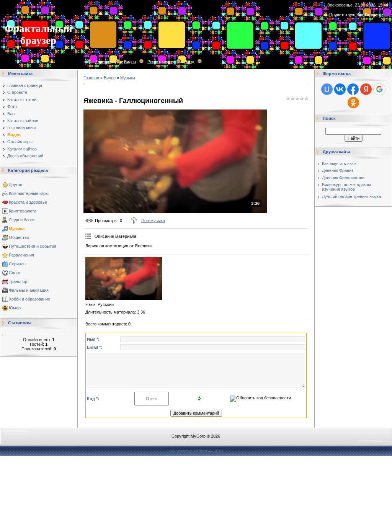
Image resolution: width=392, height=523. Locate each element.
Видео (130, 61)
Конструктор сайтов (187, 451)
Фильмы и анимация (29, 290)
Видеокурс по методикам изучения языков (346, 186)
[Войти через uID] (327, 89)
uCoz (219, 451)
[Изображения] (123, 278)
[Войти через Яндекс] (366, 89)
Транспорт (19, 281)
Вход (189, 61)
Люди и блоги (21, 219)
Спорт (15, 272)
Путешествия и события (32, 246)
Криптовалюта (22, 211)
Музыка (16, 228)
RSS (384, 14)
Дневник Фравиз (337, 170)
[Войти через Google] (379, 89)
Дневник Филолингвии (343, 177)
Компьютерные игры (29, 193)
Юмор (15, 308)
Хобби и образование (29, 299)
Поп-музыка (153, 220)
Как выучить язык (339, 163)
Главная (103, 61)
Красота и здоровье (28, 202)
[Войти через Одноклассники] (353, 102)
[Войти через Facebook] (353, 89)
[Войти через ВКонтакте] (340, 89)
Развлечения (21, 255)
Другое (15, 184)
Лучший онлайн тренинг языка (351, 196)
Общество (19, 237)
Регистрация (159, 61)
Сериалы (17, 264)
